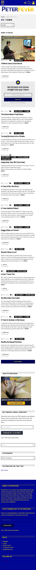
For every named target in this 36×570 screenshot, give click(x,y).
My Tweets (4, 470)
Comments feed (8, 547)
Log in (5, 543)
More (28, 72)
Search (33, 445)
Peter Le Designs (23, 157)
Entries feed (7, 545)
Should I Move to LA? (9, 252)
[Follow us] (25, 2)
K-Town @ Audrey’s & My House (12, 320)
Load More (18, 362)
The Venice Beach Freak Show (12, 114)
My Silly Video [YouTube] (10, 298)
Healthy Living (21, 271)
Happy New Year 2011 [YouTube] (13, 162)
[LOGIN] (33, 2)
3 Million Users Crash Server (11, 63)
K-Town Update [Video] (9, 208)
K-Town (27, 111)
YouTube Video (6, 159)
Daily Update (19, 60)
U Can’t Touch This (8, 274)
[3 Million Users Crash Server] (18, 48)
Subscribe (8, 525)
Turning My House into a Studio (13, 136)
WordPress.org (7, 549)
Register (5, 541)
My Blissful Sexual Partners (11, 342)
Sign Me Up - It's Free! (12, 433)
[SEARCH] (29, 2)
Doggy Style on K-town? (10, 230)
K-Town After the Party (10, 186)
